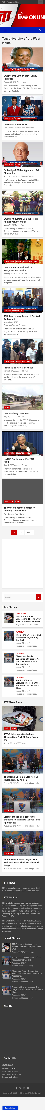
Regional (26, 70)
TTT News (22, 82)
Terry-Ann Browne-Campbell (15, 325)
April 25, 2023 (9, 514)
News (17, 70)
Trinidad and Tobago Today (26, 646)
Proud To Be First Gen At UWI (19, 367)
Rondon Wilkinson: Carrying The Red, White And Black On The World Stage (28, 684)
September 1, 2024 (11, 128)
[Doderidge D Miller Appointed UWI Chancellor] (22, 154)
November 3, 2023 (11, 322)
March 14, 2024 (10, 225)
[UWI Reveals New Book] (22, 108)
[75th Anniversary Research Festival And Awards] (22, 300)
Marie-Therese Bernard (25, 176)
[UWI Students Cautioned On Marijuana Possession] (22, 251)
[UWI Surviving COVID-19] (22, 397)
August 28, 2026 (22, 625)
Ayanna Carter (21, 465)
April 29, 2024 (9, 176)
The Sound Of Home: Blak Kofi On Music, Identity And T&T (28, 637)
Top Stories (10, 607)
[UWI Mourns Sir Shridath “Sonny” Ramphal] (22, 60)
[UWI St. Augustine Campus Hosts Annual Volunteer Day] (22, 202)
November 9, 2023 (11, 371)
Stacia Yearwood (27, 128)
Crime (18, 261)
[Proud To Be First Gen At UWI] (22, 351)
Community (9, 261)
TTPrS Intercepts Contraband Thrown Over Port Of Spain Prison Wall (28, 619)
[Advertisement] (22, 564)
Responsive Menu (40, 2)
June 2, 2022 (9, 465)
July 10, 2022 (9, 417)
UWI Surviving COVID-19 (16, 413)
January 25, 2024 (10, 274)
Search (38, 597)
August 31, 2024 (10, 82)
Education (8, 70)
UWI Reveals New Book (15, 124)
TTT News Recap (13, 702)
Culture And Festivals (14, 310)
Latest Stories (12, 938)
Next (29, 532)
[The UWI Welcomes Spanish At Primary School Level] (22, 491)
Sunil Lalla (23, 274)
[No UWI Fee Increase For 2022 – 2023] (22, 443)
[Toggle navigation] (5, 30)
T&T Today (20, 632)
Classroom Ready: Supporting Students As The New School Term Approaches (28, 660)
